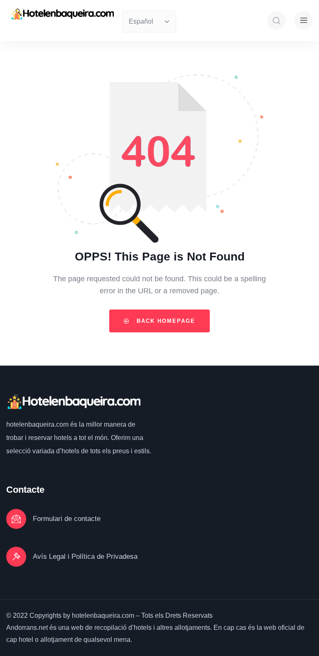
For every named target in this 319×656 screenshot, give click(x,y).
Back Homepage (164, 321)
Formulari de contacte (67, 519)
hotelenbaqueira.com (38, 424)
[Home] (62, 14)
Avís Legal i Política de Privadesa (85, 556)
